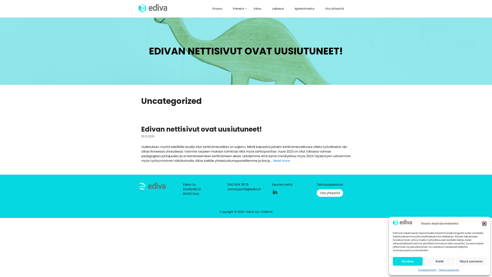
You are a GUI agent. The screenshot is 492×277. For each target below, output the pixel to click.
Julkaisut (278, 9)
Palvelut (238, 9)
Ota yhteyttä (334, 9)
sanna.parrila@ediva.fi (244, 189)
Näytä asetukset (471, 261)
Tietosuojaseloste (448, 270)
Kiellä (440, 261)
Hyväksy (408, 261)
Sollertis (267, 212)
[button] (484, 224)
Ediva (257, 9)
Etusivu (217, 9)
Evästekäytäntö (427, 270)
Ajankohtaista (304, 9)
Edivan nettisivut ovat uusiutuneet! (201, 129)
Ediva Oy (253, 212)
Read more (281, 161)
